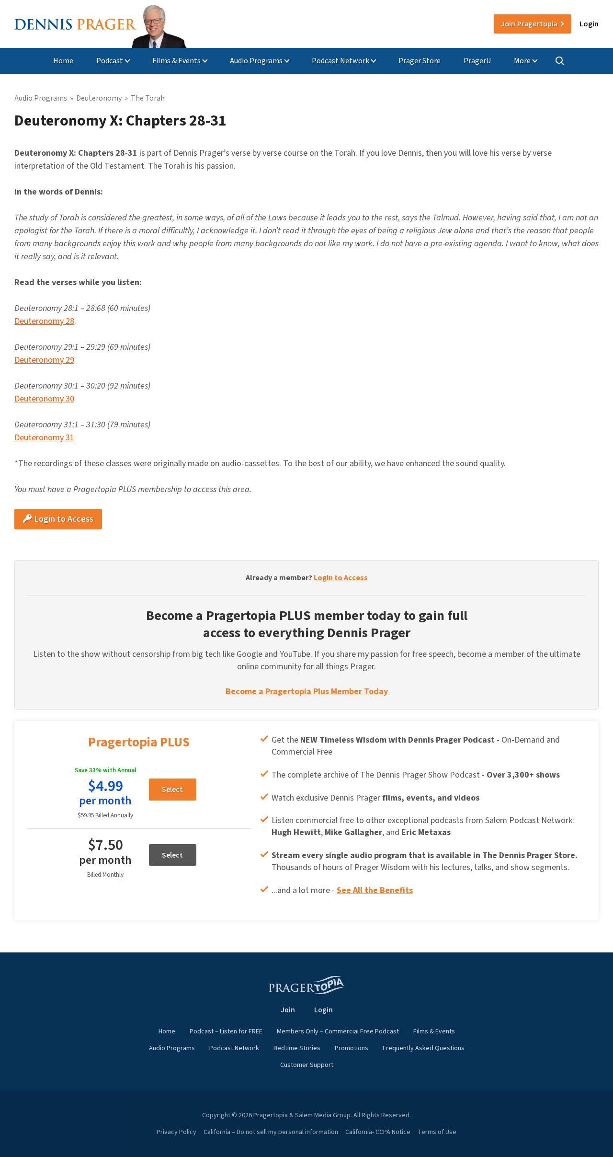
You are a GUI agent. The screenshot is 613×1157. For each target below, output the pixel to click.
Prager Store (419, 61)
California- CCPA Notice (377, 1132)
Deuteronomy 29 (44, 360)
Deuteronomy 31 (44, 438)
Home (63, 61)
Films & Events (176, 61)
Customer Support (306, 1065)
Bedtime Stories (296, 1048)
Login (589, 24)
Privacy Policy (176, 1132)
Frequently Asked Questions (424, 1048)
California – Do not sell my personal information (271, 1132)
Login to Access (63, 519)
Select (172, 789)
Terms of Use (437, 1132)
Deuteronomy (99, 98)
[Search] (559, 61)
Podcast (109, 61)
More (522, 61)
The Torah (148, 98)
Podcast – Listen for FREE (226, 1031)
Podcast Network (340, 61)
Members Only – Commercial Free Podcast (338, 1031)
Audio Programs (256, 61)
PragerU (477, 61)
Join (529, 24)
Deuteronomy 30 (44, 399)
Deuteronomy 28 (44, 321)
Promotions (351, 1048)
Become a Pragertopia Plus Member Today (307, 692)
